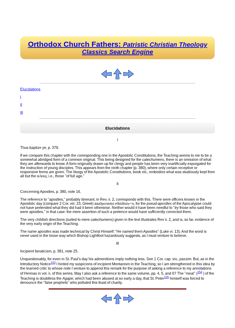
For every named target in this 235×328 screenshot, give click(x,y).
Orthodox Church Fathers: (117, 47)
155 (166, 277)
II (21, 105)
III (21, 113)
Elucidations (30, 89)
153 (53, 263)
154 (199, 272)
